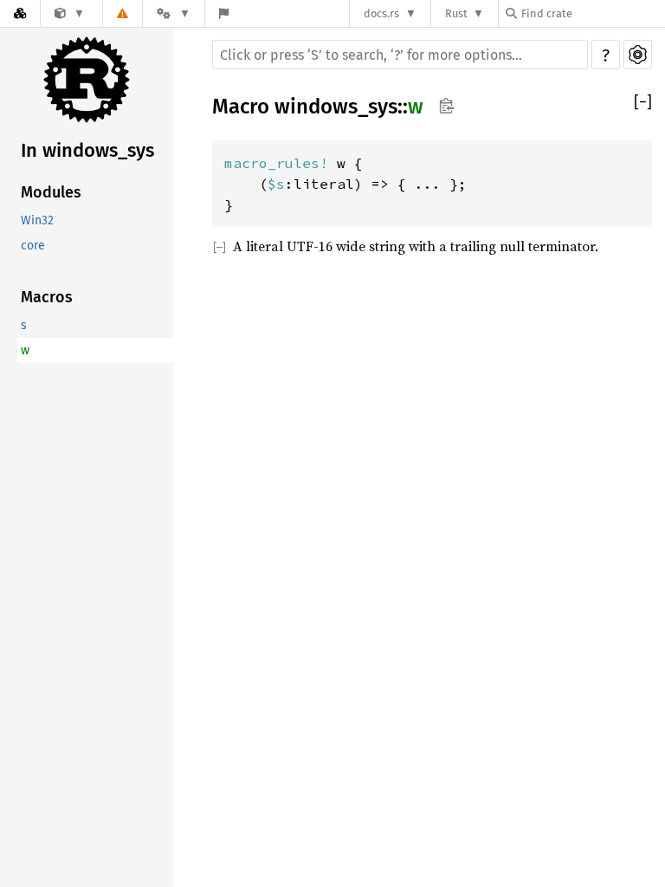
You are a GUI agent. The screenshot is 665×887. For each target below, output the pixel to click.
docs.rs (381, 13)
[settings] (637, 54)
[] (643, 102)
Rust (456, 13)
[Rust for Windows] (70, 13)
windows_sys (335, 106)
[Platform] (173, 13)
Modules (51, 192)
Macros (47, 297)
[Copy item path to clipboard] (446, 105)
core (33, 245)
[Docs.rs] (20, 13)
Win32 (37, 220)
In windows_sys (87, 150)
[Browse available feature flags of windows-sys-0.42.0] (223, 13)
